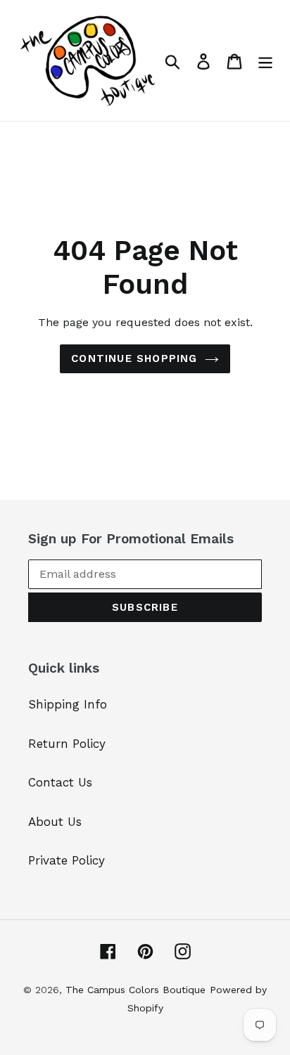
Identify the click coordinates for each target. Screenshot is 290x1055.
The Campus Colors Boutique (135, 989)
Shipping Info (67, 704)
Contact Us (60, 782)
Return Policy (67, 744)
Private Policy (66, 860)
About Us (55, 822)
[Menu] (265, 60)
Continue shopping (134, 358)
